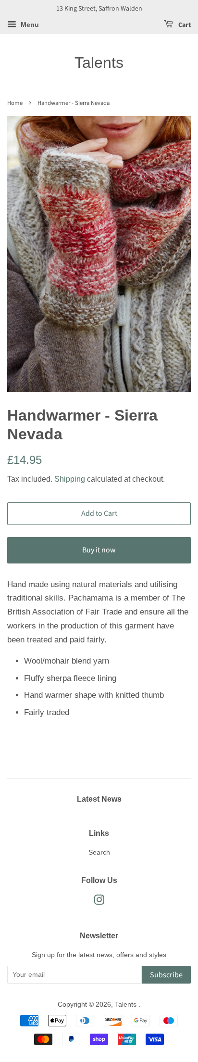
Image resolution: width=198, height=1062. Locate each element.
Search (99, 852)
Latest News (99, 799)
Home (15, 103)
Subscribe (166, 975)
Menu (29, 24)
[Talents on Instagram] (99, 902)
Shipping (69, 479)
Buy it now (99, 550)
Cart (184, 25)
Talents (99, 62)
